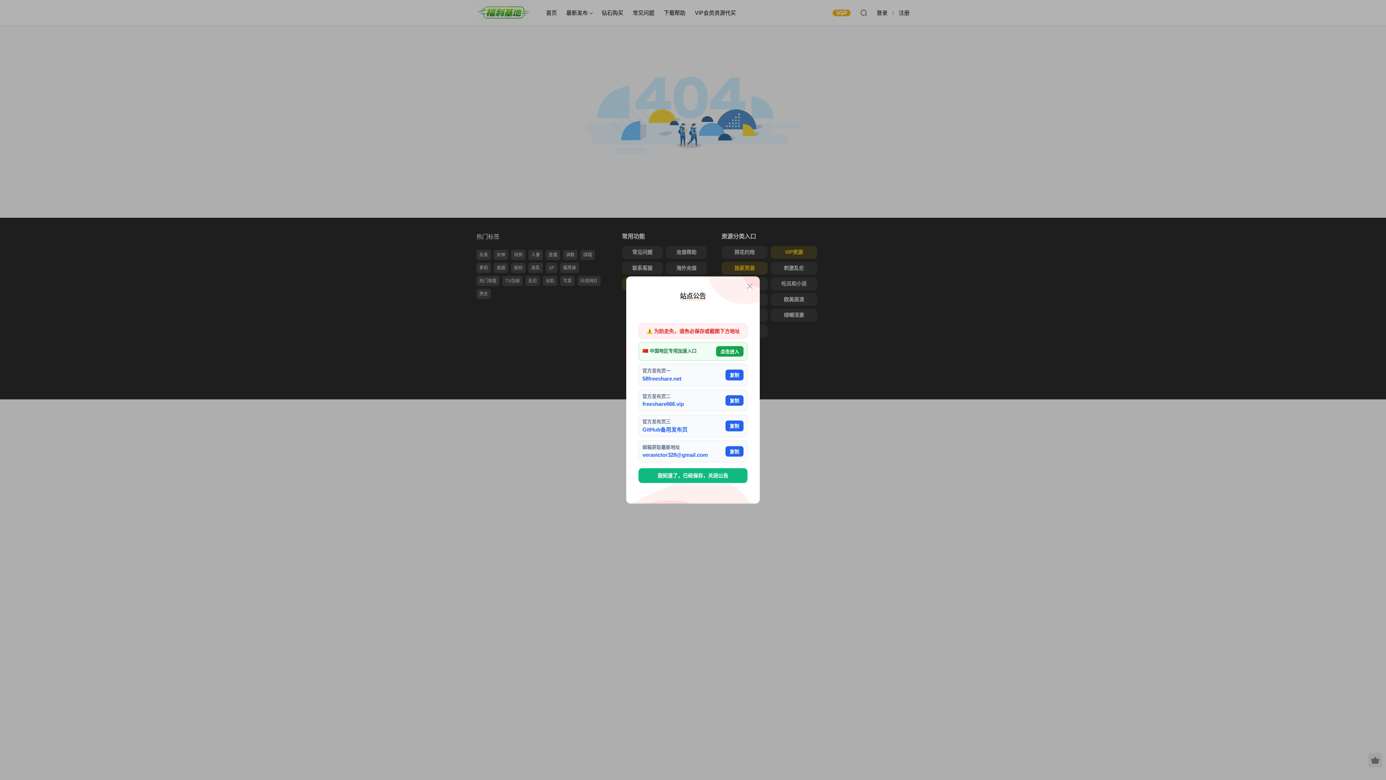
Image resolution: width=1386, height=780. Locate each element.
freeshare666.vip (663, 404)
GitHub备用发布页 (665, 429)
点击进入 (729, 351)
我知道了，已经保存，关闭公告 (693, 475)
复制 (734, 375)
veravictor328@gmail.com (675, 455)
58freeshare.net (661, 378)
